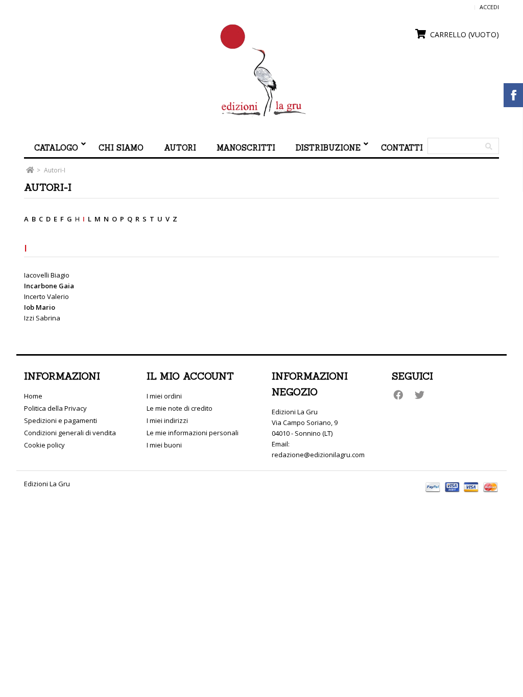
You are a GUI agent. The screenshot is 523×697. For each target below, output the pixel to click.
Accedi (489, 7)
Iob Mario (39, 307)
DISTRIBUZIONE (328, 148)
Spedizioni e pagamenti (60, 420)
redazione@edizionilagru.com (318, 454)
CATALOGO (56, 148)
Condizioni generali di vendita (70, 432)
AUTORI (180, 148)
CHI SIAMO (121, 148)
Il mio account (190, 376)
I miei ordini (164, 396)
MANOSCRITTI (246, 148)
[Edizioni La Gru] (261, 71)
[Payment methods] (462, 493)
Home (33, 396)
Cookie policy (44, 445)
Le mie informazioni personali (193, 432)
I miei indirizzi (167, 420)
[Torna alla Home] (30, 170)
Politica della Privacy (55, 408)
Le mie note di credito (179, 408)
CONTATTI (402, 148)
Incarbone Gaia (49, 285)
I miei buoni (164, 445)
